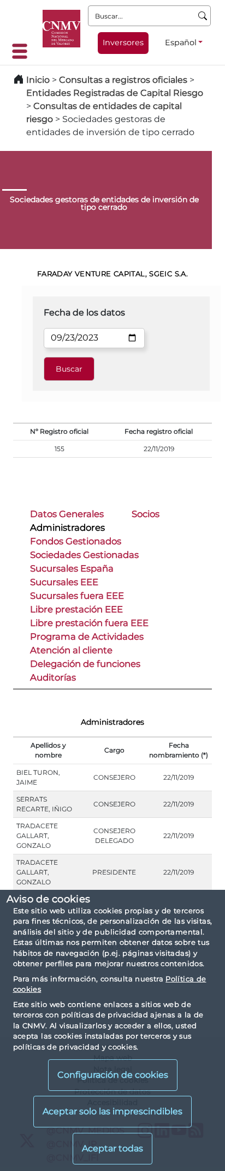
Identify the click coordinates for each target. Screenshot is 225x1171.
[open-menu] (23, 51)
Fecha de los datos (84, 312)
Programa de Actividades (87, 636)
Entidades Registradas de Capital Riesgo (114, 93)
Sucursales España (72, 568)
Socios (145, 513)
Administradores (67, 527)
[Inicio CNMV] (61, 28)
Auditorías (53, 677)
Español (181, 42)
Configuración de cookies (112, 1075)
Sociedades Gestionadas (84, 554)
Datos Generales (67, 513)
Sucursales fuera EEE (77, 595)
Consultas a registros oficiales (123, 80)
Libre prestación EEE (76, 609)
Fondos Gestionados (75, 541)
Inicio (38, 80)
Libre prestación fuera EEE (89, 622)
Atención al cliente (71, 650)
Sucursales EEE (64, 582)
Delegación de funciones (85, 663)
